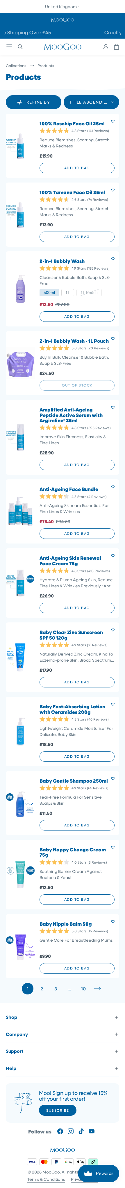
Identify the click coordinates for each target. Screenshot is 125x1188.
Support (14, 1051)
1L (67, 292)
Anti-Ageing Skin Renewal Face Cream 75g (70, 560)
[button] (62, 19)
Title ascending (90, 102)
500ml (49, 292)
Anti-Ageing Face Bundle (69, 489)
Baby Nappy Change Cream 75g (73, 852)
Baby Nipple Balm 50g (66, 924)
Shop (11, 1017)
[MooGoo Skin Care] (62, 47)
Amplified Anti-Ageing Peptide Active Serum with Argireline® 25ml (71, 415)
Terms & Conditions (46, 1179)
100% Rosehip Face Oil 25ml (72, 124)
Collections (16, 65)
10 (83, 988)
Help (11, 1068)
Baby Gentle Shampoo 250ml (74, 781)
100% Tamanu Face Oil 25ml (72, 192)
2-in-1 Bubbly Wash (62, 261)
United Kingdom (61, 6)
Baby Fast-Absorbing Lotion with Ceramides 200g (72, 709)
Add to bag (77, 167)
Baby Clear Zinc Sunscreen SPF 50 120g (71, 635)
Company (17, 1034)
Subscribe (57, 1110)
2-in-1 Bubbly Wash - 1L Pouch (74, 341)
